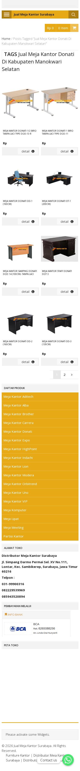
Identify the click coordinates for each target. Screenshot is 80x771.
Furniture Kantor (18, 755)
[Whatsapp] (68, 760)
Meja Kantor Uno (15, 492)
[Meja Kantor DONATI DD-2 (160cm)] (20, 319)
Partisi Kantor (13, 536)
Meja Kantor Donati (17, 431)
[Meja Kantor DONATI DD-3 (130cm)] (59, 319)
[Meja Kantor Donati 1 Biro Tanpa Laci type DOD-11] (59, 101)
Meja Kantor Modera (18, 475)
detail (25, 151)
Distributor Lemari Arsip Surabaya (47, 760)
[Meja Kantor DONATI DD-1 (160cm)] (20, 179)
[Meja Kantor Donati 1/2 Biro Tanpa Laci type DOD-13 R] (20, 101)
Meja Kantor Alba (16, 405)
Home (6, 38)
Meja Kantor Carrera (18, 423)
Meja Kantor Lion (15, 466)
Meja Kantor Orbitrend (20, 484)
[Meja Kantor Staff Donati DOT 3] (59, 249)
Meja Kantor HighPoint (20, 449)
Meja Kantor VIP (15, 501)
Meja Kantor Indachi (18, 457)
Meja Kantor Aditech (18, 396)
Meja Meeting (13, 527)
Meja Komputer (14, 510)
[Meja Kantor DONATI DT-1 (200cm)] (59, 179)
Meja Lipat (11, 519)
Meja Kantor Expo (16, 440)
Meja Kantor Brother (18, 414)
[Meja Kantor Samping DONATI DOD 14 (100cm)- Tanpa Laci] (20, 249)
